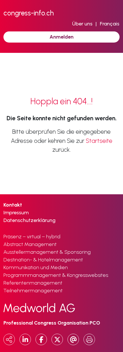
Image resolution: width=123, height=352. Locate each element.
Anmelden (61, 37)
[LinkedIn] (25, 339)
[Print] (89, 339)
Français (109, 24)
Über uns (82, 24)
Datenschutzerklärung (29, 220)
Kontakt (12, 205)
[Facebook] (41, 339)
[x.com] (57, 339)
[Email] (73, 339)
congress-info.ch (28, 13)
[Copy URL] (9, 339)
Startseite (99, 140)
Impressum (16, 212)
